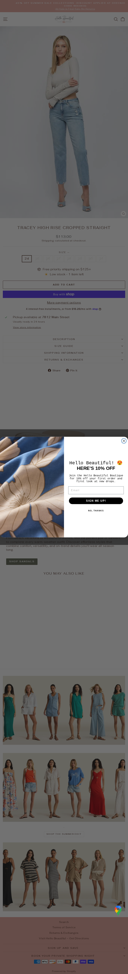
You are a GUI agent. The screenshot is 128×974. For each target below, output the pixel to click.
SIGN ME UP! (96, 500)
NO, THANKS (96, 511)
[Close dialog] (124, 440)
